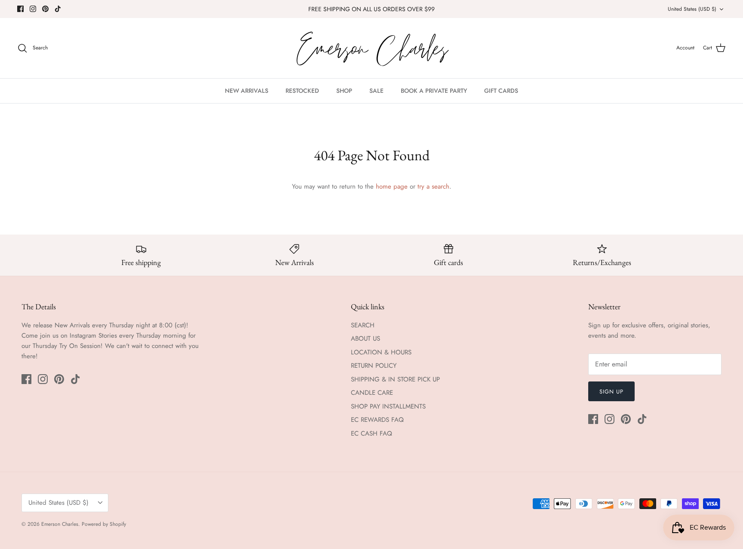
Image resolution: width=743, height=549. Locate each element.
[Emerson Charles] (371, 48)
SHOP (344, 90)
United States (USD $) (692, 9)
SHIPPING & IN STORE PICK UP (395, 379)
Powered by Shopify (104, 524)
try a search (433, 186)
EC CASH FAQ (371, 433)
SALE (376, 90)
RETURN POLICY (373, 365)
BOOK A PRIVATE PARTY (434, 90)
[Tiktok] (58, 9)
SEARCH (363, 325)
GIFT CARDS (501, 90)
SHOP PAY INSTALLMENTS (388, 406)
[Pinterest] (45, 9)
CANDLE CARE (372, 392)
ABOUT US (365, 338)
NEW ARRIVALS (246, 90)
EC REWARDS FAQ (377, 419)
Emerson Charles (59, 524)
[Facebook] (20, 9)
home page (392, 186)
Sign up (611, 391)
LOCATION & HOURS (381, 352)
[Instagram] (33, 9)
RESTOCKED (302, 90)
